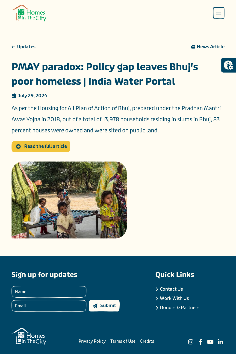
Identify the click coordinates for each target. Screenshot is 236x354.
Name (20, 291)
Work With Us (174, 298)
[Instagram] (190, 342)
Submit (108, 305)
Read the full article (45, 146)
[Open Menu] (218, 13)
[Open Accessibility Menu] (228, 65)
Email (20, 305)
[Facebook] (200, 342)
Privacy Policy (92, 341)
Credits (147, 341)
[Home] (29, 13)
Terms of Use (123, 341)
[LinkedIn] (220, 342)
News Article (210, 47)
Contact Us (171, 289)
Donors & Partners (180, 308)
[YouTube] (210, 342)
